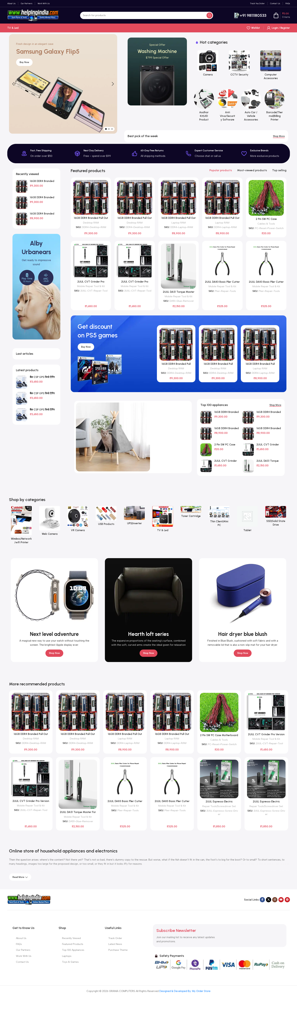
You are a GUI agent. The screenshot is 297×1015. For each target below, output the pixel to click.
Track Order (115, 938)
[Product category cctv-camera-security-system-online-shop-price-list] (229, 64)
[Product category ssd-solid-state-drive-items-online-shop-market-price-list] (275, 517)
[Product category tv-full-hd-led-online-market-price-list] (162, 520)
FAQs (19, 944)
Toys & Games (70, 961)
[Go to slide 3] (112, 129)
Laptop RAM (178, 222)
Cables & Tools (266, 223)
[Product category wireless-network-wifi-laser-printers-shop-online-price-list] (21, 526)
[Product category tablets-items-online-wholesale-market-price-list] (247, 520)
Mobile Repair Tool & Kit (91, 286)
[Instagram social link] (274, 899)
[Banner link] (157, 71)
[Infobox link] (250, 15)
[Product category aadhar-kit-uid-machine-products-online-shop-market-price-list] (204, 106)
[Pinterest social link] (287, 899)
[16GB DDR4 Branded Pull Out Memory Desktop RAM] (21, 186)
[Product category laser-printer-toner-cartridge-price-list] (191, 513)
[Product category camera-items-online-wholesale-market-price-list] (197, 64)
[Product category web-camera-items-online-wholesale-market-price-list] (49, 522)
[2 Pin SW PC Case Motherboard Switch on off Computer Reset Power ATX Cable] (266, 198)
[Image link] (29, 899)
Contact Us (22, 961)
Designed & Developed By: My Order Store (184, 991)
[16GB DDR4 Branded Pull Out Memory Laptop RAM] (21, 218)
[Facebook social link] (262, 899)
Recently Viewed (71, 938)
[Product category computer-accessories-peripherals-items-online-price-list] (260, 66)
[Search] (209, 15)
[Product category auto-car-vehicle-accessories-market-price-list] (251, 106)
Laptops (66, 956)
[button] (13, 84)
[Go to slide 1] (106, 129)
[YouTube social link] (281, 899)
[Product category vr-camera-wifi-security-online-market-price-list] (78, 520)
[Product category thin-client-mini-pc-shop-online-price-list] (219, 517)
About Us (21, 938)
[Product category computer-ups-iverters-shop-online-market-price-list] (134, 516)
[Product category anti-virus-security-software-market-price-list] (227, 106)
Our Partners (23, 950)
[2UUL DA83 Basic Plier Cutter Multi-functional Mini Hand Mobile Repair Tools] (222, 261)
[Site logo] (33, 15)
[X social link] (268, 899)
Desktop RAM (91, 222)
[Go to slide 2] (109, 129)
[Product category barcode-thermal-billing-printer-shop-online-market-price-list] (275, 106)
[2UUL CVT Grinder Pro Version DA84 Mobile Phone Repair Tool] (91, 260)
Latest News (115, 944)
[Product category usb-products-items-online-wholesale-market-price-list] (106, 517)
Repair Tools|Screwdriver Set (219, 806)
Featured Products (72, 944)
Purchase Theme (118, 950)
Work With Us (23, 956)
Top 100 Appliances (73, 950)
